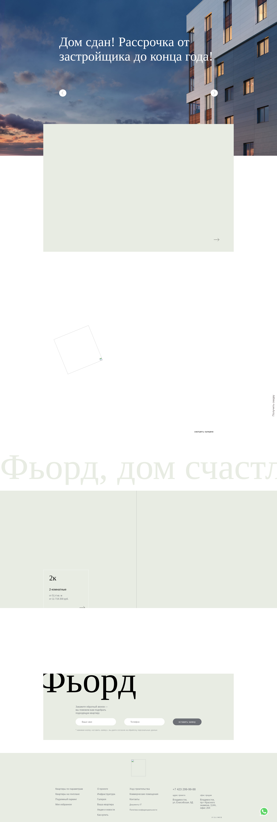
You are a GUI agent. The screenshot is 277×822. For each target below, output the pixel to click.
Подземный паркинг (66, 799)
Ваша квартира (105, 804)
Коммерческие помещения (144, 794)
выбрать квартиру (161, 10)
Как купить (102, 815)
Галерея (101, 799)
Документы (135, 805)
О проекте (69, 10)
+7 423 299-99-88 (205, 10)
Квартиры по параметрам (69, 789)
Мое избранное (63, 804)
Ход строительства (102, 10)
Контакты (136, 10)
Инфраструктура (83, 10)
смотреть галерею (203, 431)
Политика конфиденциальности (143, 810)
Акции (126, 10)
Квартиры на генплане (67, 794)
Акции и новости (106, 809)
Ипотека (117, 10)
